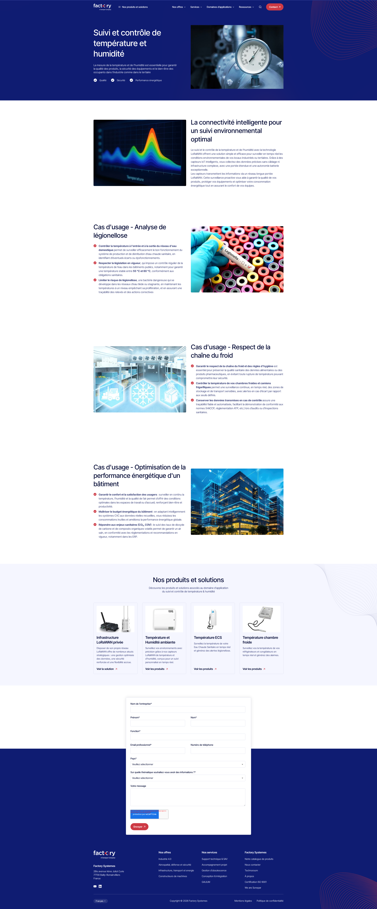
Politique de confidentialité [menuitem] (270, 900)
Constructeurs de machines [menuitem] (173, 876)
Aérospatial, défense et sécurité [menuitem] (175, 864)
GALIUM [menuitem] (206, 881)
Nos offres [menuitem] (165, 852)
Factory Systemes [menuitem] (255, 852)
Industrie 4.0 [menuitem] (165, 858)
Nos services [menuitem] (209, 852)
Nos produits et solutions (135, 6)
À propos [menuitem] (249, 876)
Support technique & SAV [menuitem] (215, 858)
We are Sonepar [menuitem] (253, 887)
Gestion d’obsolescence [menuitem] (214, 870)
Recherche (260, 6)
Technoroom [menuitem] (251, 870)
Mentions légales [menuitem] (243, 900)
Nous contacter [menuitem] (253, 864)
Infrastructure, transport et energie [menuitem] (176, 870)
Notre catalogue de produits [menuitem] (259, 858)
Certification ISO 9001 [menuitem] (256, 881)
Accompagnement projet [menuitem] (214, 864)
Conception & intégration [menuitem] (214, 876)
